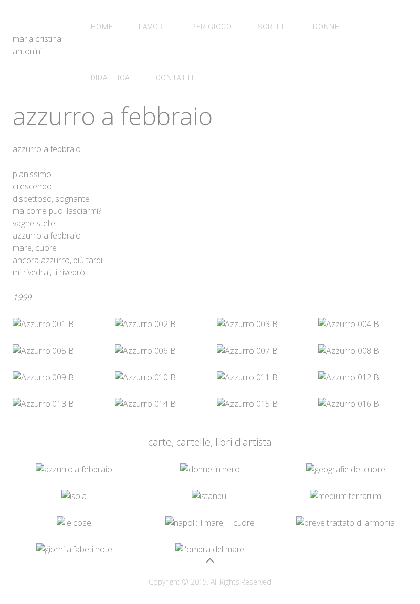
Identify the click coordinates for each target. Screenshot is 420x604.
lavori (152, 27)
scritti (272, 27)
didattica (110, 78)
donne (326, 27)
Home (102, 27)
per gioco (211, 27)
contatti (175, 78)
